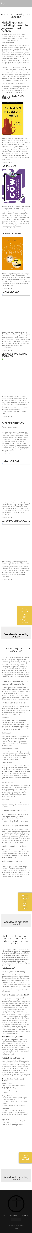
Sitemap (16, 1228)
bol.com (10, 230)
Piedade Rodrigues (19, 1225)
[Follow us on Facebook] (12, 1219)
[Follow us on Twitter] (19, 1219)
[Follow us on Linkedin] (16, 1219)
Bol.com (10, 162)
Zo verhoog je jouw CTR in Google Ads (16, 649)
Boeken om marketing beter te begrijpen (16, 15)
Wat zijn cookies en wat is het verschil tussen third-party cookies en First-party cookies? (16, 940)
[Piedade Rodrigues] (3, 3)
